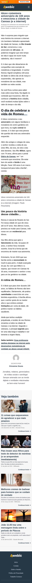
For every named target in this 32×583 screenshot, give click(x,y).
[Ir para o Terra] (5, 2)
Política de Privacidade (16, 573)
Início (16, 562)
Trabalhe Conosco (16, 576)
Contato (16, 566)
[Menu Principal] (29, 7)
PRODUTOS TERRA (24, 1)
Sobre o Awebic (16, 569)
